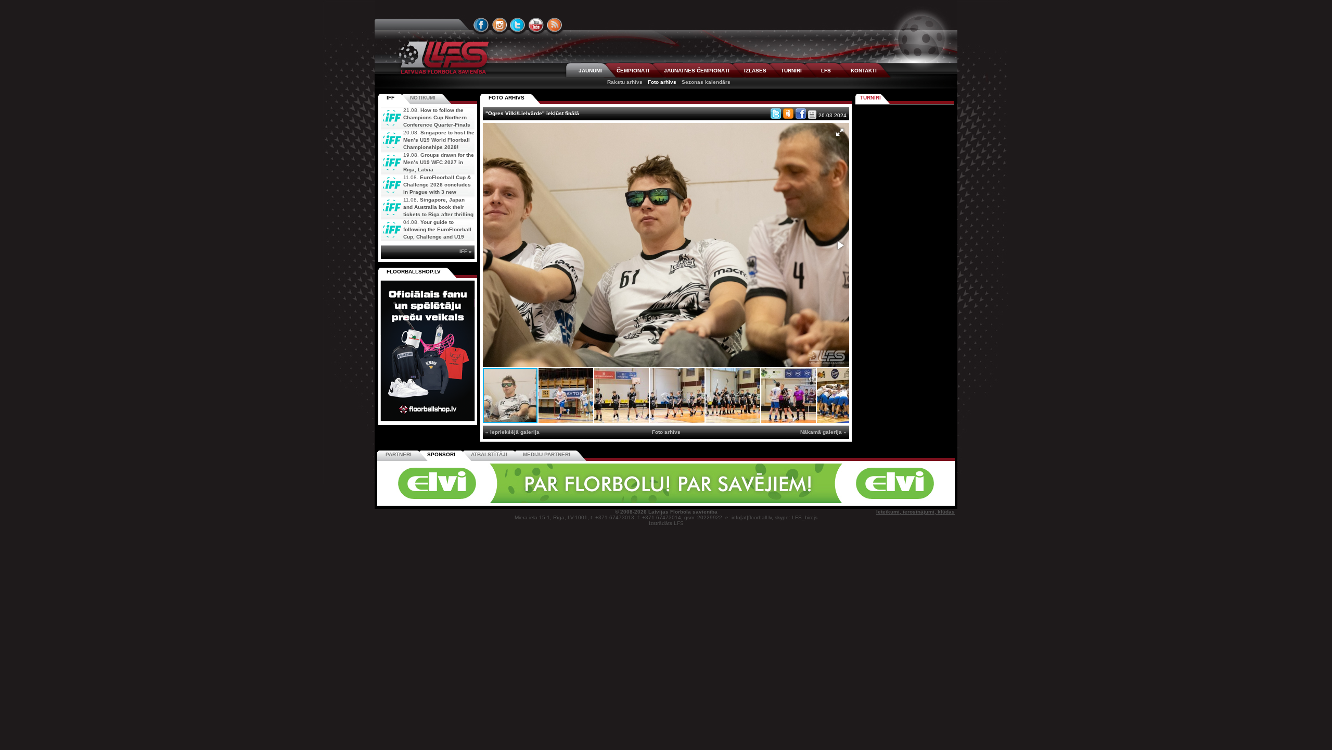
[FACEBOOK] (481, 25)
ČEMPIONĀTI (633, 70)
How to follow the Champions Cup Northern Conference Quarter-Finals (436, 117)
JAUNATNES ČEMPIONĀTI (696, 70)
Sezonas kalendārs (706, 82)
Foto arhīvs (662, 82)
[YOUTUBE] (536, 25)
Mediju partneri (546, 454)
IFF (390, 98)
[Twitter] (776, 113)
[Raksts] (812, 114)
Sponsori (441, 454)
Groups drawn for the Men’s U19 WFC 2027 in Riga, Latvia (438, 162)
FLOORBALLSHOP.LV (414, 271)
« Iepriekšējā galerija (512, 432)
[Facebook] (801, 113)
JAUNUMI (590, 70)
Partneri (399, 454)
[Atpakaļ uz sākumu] (442, 57)
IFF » (465, 251)
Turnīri (870, 98)
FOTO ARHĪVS (506, 98)
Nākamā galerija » (823, 432)
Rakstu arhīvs (625, 82)
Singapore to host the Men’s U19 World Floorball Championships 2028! (439, 140)
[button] (839, 132)
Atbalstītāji (489, 454)
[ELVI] (666, 501)
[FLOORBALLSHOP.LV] (427, 421)
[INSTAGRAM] (499, 25)
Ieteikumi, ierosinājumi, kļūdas (915, 512)
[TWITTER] (518, 25)
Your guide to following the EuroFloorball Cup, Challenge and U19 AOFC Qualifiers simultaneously (426, 236)
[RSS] (554, 25)
